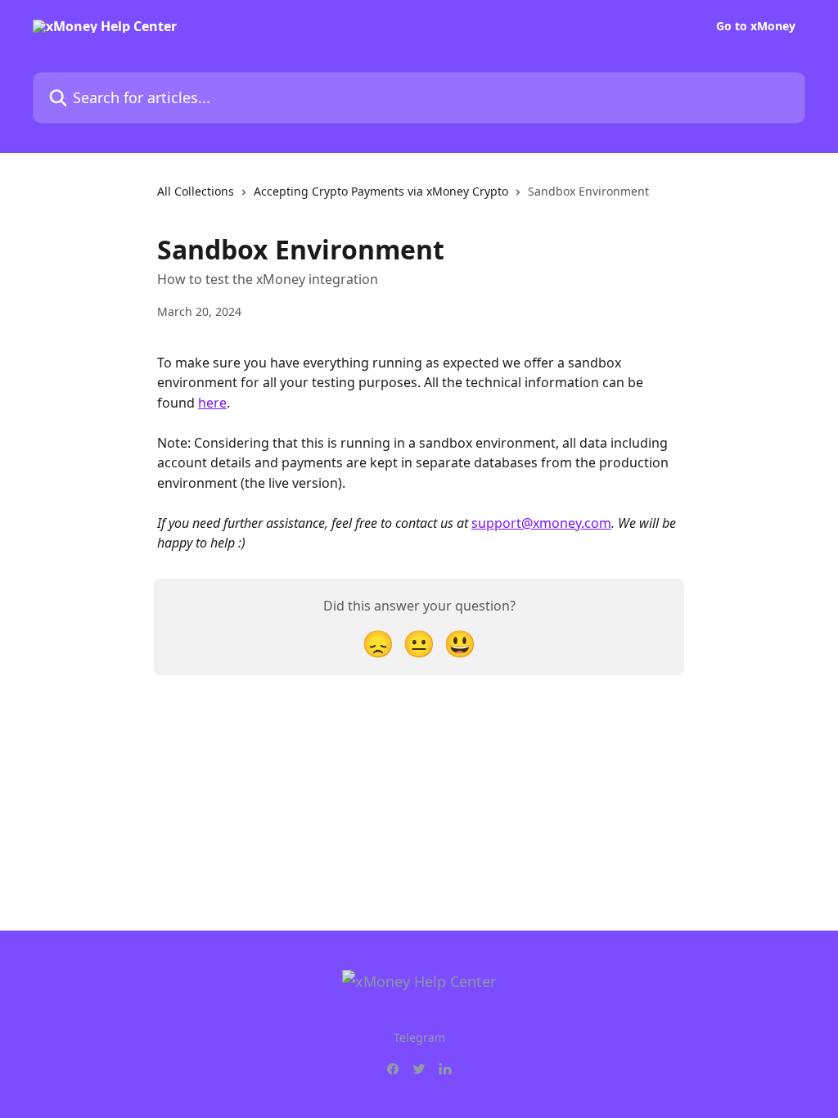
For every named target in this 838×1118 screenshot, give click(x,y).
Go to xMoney (755, 26)
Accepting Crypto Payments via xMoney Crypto (381, 191)
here (212, 403)
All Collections (195, 191)
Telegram (419, 1037)
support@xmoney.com (541, 523)
